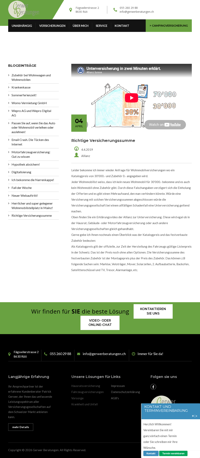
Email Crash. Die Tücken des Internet (30, 142)
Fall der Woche (22, 187)
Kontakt (122, 25)
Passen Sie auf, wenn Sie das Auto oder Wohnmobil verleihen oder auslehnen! (33, 127)
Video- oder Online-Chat (100, 323)
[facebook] (153, 387)
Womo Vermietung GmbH (29, 103)
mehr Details (20, 427)
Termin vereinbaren (173, 453)
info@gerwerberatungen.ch (137, 12)
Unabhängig (22, 25)
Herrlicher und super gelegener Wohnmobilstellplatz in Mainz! (32, 205)
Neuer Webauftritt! (25, 195)
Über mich (80, 25)
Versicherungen (52, 25)
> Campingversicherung (169, 25)
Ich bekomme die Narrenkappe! (33, 180)
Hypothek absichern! (26, 164)
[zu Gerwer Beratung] (29, 9)
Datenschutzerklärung (125, 392)
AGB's (115, 398)
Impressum (118, 386)
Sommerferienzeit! (24, 95)
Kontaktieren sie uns (153, 311)
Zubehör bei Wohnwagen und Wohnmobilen (31, 77)
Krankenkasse (21, 87)
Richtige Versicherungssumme (32, 215)
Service (101, 25)
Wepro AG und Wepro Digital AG (31, 113)
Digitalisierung (21, 172)
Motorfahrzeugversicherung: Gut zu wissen (31, 154)
